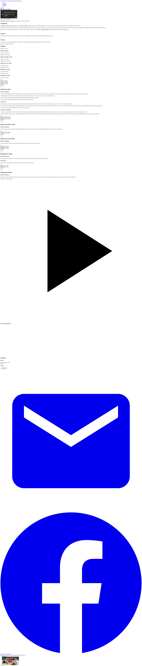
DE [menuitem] (9, 9)
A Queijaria (5, 3)
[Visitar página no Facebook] (71, 653)
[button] (71, 50)
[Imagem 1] (0, 121)
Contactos (4, 5)
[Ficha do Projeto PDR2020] (9, 655)
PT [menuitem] (1, 9)
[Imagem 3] (3, 121)
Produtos (4, 4)
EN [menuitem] (4, 9)
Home (4, 2)
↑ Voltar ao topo (3, 656)
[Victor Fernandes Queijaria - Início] (11, 0)
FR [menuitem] (7, 9)
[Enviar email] (71, 511)
